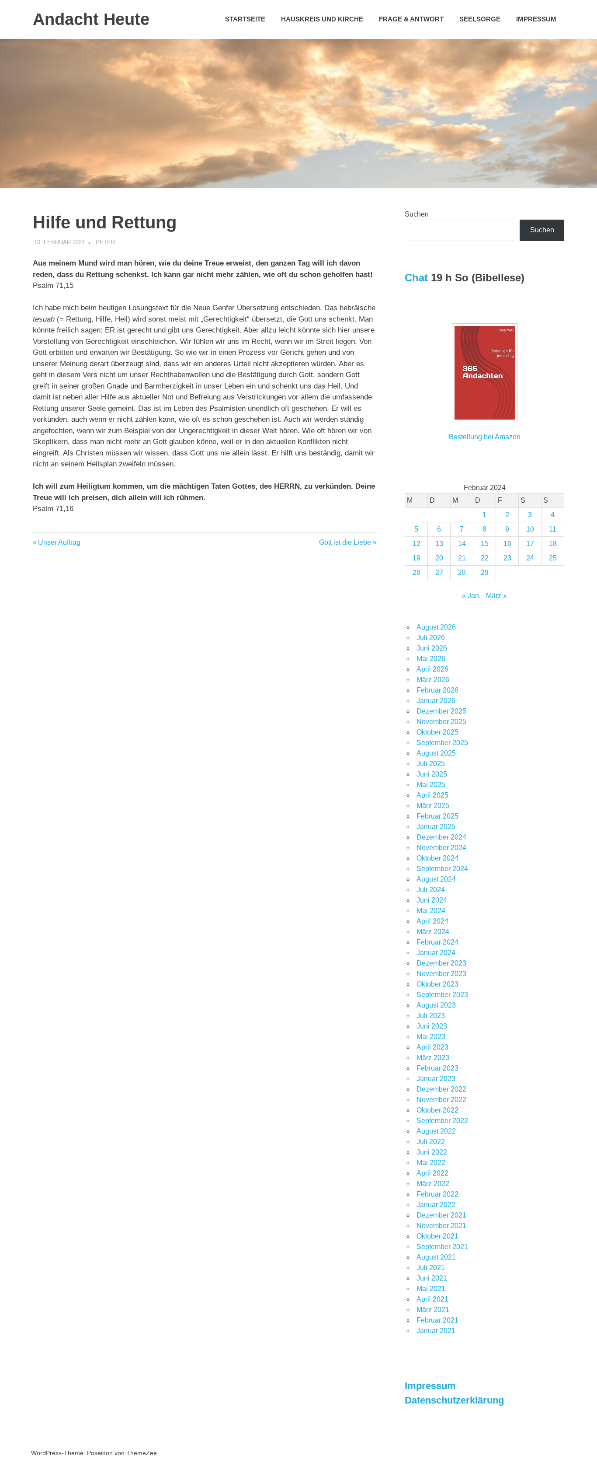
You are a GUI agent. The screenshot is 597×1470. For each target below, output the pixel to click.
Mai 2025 (431, 784)
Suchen (417, 214)
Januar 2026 (436, 700)
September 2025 (442, 742)
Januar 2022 (436, 1204)
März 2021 (433, 1309)
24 (530, 558)
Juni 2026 (432, 648)
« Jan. (471, 595)
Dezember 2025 (441, 711)
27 (439, 572)
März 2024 (433, 931)
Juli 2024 (431, 889)
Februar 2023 (437, 1068)
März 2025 (433, 805)
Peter (105, 242)
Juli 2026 (431, 637)
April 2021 (432, 1299)
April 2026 (432, 669)
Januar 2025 (436, 826)
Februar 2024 (437, 942)
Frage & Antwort (411, 19)
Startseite (245, 19)
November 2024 (441, 847)
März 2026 (433, 679)
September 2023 (442, 994)
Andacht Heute (91, 19)
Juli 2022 (431, 1141)
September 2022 (442, 1120)
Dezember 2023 (441, 963)
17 (530, 543)
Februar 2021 (437, 1320)
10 (530, 529)
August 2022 (436, 1131)
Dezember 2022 (441, 1089)
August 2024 (436, 879)
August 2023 (436, 1005)
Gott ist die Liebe (345, 542)
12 (416, 543)
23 (507, 558)
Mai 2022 (431, 1162)
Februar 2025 (437, 816)
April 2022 (432, 1173)
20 (439, 558)
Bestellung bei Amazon (485, 437)
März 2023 (433, 1057)
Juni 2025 (432, 774)
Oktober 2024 (437, 858)
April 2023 (432, 1047)
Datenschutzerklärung (454, 1400)
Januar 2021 (436, 1330)
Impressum (536, 19)
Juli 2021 (431, 1267)
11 (552, 529)
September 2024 (442, 868)
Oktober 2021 (437, 1236)
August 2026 (436, 627)
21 (462, 558)
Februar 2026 (437, 690)
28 (462, 572)
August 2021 (436, 1257)
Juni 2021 (432, 1278)
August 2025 (436, 753)
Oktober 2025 (437, 732)
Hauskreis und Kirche (322, 19)
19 (416, 558)
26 (416, 572)
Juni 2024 (432, 900)
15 (485, 543)
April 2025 (432, 795)
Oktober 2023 (437, 984)
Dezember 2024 (441, 837)
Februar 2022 (437, 1194)
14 (462, 543)
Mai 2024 (431, 910)
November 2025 (441, 721)
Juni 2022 (432, 1152)
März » (496, 595)
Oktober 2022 (437, 1110)
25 (553, 558)
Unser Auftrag (59, 542)
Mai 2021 (431, 1288)
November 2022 (441, 1099)
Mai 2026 (431, 658)
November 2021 (441, 1225)
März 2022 (433, 1183)
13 (439, 543)
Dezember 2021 (441, 1215)
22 (485, 558)
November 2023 (441, 973)
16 (507, 543)
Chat (416, 278)
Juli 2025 (431, 763)
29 (485, 572)
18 (553, 543)
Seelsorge (479, 19)
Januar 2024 (436, 952)
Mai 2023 (431, 1036)
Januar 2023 (436, 1078)
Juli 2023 (431, 1015)
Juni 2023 (432, 1026)
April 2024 (432, 921)
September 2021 (442, 1246)
